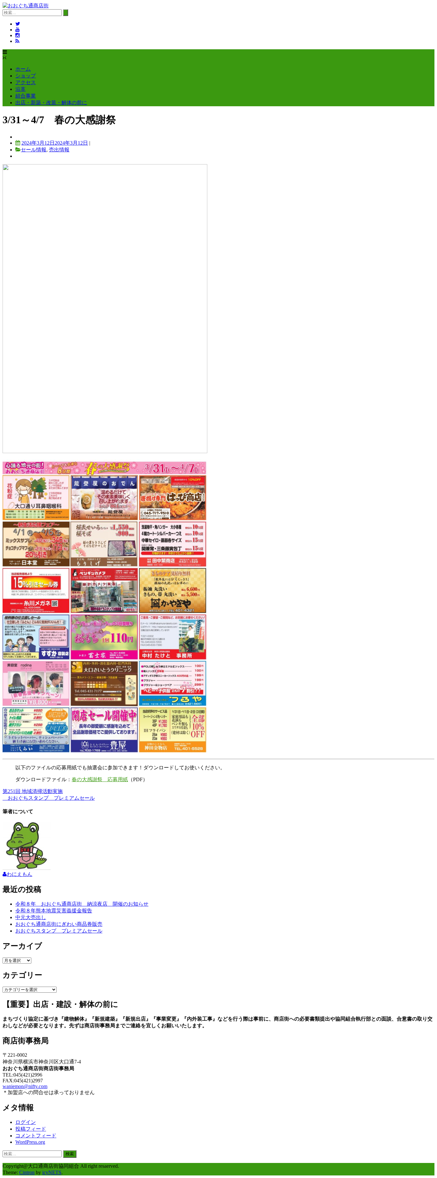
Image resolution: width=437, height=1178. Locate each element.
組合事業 (25, 96)
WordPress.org (30, 1142)
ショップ (25, 75)
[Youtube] (17, 29)
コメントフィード (35, 1135)
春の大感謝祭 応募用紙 (100, 779)
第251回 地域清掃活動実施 (33, 791)
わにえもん (19, 874)
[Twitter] (17, 24)
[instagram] (17, 35)
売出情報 (59, 149)
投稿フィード (30, 1129)
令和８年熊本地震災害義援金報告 (53, 910)
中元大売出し (30, 917)
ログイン (25, 1122)
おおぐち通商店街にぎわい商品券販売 (58, 924)
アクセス (25, 82)
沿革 (20, 89)
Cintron (27, 1172)
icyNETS (51, 1172)
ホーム (23, 69)
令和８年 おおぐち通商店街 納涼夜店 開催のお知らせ (81, 904)
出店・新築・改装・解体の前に (51, 102)
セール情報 (33, 149)
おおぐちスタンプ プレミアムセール (49, 798)
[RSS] (17, 41)
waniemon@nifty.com (25, 1086)
